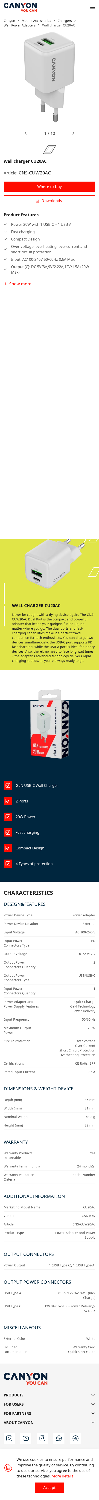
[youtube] (25, 1438)
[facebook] (42, 1438)
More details (62, 1476)
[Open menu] (92, 7)
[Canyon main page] (20, 7)
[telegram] (75, 1438)
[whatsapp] (58, 1438)
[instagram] (9, 1438)
